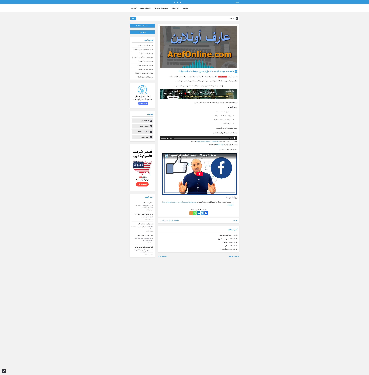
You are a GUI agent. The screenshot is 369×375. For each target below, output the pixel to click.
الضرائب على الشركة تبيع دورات (144, 247)
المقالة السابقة (233, 256)
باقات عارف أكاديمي (145, 8)
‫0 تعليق (181, 76)
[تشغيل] (235, 138)
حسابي (237, 2)
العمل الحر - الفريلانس (143, 49)
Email (217, 144)
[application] (198, 138)
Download (215, 141)
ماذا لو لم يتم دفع (148, 202)
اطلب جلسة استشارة (142, 25)
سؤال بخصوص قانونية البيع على (144, 235)
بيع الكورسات (146, 53)
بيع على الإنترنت (191, 76)
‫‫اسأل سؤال (142, 32)
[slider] (163, 138)
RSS (222, 144)
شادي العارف (232, 76)
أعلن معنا (133, 8)
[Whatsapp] (195, 213)
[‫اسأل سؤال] (4, 371)
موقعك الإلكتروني (145, 77)
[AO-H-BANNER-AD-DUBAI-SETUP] (198, 94)
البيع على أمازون (145, 45)
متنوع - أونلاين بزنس (144, 73)
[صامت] (168, 138)
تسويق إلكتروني (163, 220)
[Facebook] (206, 213)
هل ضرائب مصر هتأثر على (145, 224)
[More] (191, 213)
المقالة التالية (163, 256)
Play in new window (203, 141)
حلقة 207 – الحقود (230, 246)
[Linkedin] (198, 213)
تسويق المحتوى (145, 61)
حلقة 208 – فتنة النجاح (229, 242)
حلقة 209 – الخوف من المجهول (227, 239)
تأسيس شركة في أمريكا (161, 8)
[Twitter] (202, 213)
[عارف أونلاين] (231, 8)
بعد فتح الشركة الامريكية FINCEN (143, 214)
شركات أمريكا (145, 65)
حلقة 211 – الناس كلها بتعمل (227, 235)
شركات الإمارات (145, 69)
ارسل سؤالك (175, 8)
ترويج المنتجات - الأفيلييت (142, 57)
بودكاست (185, 8)
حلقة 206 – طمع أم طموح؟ (228, 249)
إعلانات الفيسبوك (172, 220)
